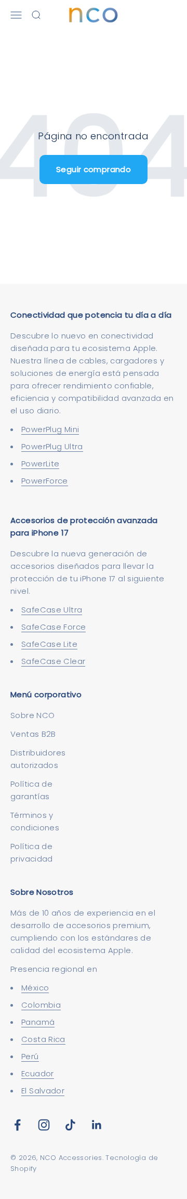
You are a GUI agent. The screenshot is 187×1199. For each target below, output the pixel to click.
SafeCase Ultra (51, 609)
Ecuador (37, 1073)
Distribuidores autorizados (37, 759)
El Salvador (42, 1090)
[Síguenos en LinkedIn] (97, 1125)
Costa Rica (43, 1039)
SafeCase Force (53, 626)
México (35, 987)
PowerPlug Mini (50, 429)
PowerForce (44, 480)
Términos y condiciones (34, 821)
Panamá (38, 1021)
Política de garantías (31, 790)
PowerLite (40, 463)
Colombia (41, 1004)
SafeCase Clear (53, 661)
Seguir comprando (93, 169)
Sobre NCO (32, 715)
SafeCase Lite (49, 643)
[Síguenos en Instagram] (44, 1125)
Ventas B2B (33, 733)
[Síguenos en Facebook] (17, 1125)
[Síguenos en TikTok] (70, 1125)
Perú (30, 1056)
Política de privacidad (31, 852)
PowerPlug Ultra (52, 446)
